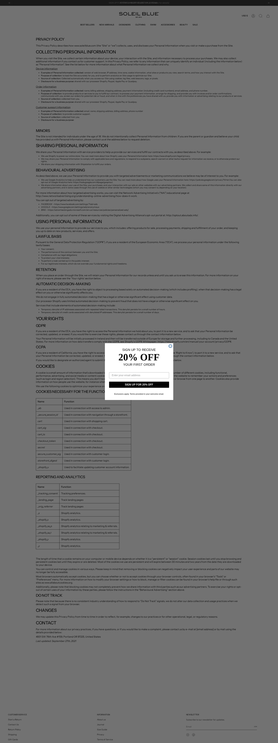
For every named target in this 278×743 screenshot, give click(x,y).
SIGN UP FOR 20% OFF (139, 384)
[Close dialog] (170, 346)
